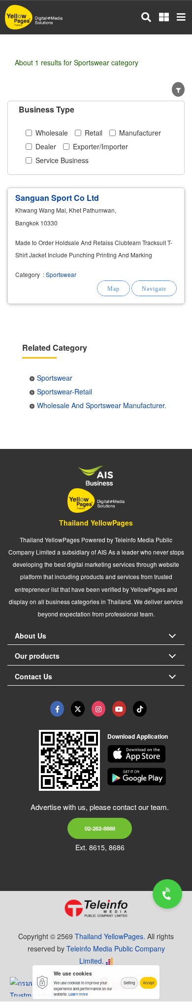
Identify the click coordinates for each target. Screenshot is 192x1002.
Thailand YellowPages (96, 523)
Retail (93, 133)
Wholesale (51, 133)
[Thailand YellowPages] (78, 709)
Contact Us (33, 676)
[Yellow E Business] (57, 709)
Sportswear (61, 274)
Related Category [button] (54, 347)
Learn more (78, 994)
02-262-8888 (100, 828)
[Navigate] (154, 288)
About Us (30, 635)
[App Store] (146, 754)
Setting (129, 982)
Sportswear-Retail (64, 391)
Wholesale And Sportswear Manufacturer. (101, 405)
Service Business (62, 160)
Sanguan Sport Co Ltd (57, 197)
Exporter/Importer (100, 146)
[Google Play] (146, 776)
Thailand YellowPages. (110, 936)
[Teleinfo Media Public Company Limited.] (96, 908)
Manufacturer (140, 133)
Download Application (137, 736)
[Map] (113, 288)
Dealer (45, 146)
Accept (148, 982)
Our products (37, 656)
